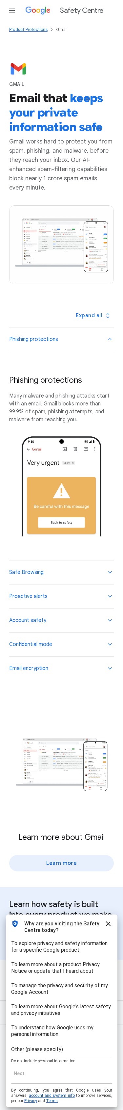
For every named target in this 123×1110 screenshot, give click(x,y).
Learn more (61, 863)
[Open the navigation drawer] (12, 10)
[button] (61, 339)
